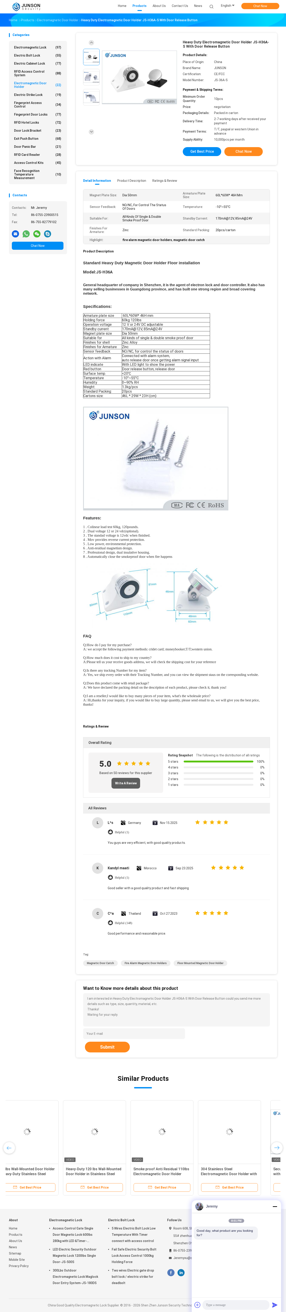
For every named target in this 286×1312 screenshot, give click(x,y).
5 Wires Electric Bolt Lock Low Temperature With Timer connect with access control (134, 1235)
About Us (15, 1241)
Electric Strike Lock (37, 95)
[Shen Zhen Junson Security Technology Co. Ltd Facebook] (171, 1273)
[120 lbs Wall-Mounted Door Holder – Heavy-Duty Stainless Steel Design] (40, 1131)
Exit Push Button (37, 138)
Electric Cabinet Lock (37, 63)
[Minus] (275, 1206)
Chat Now (260, 6)
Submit (107, 1047)
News (13, 1247)
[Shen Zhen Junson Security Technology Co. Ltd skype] (47, 233)
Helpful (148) (123, 923)
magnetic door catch (100, 963)
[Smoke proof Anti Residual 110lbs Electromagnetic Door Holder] (175, 1131)
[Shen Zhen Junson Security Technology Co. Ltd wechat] (36, 233)
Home (13, 1228)
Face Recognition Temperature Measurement (37, 174)
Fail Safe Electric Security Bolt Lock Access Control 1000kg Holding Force (134, 1256)
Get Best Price (202, 151)
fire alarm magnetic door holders (146, 963)
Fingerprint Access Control (37, 104)
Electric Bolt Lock (37, 55)
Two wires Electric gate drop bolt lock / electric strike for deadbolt (133, 1277)
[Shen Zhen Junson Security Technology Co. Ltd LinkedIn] (181, 1273)
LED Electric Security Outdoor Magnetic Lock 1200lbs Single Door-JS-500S (75, 1256)
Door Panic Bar (37, 146)
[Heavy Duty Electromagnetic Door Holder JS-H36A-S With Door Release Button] (139, 78)
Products (15, 1234)
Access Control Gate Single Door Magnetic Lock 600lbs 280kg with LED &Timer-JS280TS (73, 1235)
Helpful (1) (122, 832)
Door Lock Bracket (37, 130)
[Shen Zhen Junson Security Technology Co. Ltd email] (15, 233)
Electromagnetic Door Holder (37, 85)
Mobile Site (17, 1259)
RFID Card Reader (37, 155)
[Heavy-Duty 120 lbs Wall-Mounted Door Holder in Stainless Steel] (108, 1131)
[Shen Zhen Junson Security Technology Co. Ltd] (26, 6)
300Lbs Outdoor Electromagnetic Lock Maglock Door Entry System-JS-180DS (75, 1277)
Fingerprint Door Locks (37, 114)
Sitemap (15, 1253)
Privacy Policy (19, 1266)
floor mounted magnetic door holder (200, 963)
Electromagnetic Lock (37, 47)
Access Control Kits (37, 163)
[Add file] (197, 1305)
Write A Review (126, 783)
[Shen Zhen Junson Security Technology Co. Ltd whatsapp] (26, 233)
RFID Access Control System (37, 73)
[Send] (274, 1305)
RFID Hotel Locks (37, 122)
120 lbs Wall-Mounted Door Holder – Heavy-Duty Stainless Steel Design (40, 1174)
